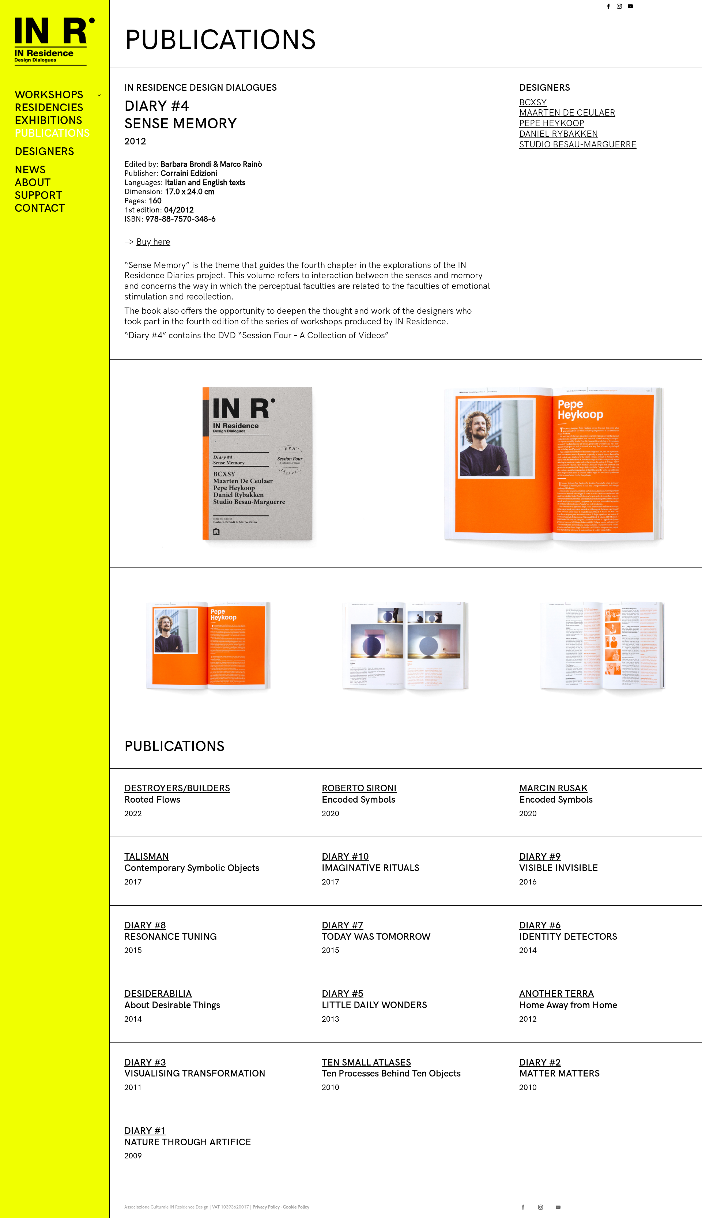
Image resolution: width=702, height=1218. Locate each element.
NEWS (30, 171)
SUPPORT (39, 196)
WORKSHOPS (49, 96)
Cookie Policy (296, 1207)
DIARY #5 (342, 994)
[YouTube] (630, 8)
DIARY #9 (540, 857)
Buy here (153, 242)
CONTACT (40, 209)
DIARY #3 (145, 1062)
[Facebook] (608, 8)
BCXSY (533, 102)
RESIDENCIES (49, 108)
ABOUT (33, 183)
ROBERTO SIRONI (359, 788)
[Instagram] (619, 8)
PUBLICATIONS (52, 134)
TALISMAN (146, 857)
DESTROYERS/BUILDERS (177, 788)
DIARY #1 (145, 1131)
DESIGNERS (44, 152)
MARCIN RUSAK (553, 788)
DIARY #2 (540, 1062)
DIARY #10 (345, 857)
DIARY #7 (342, 925)
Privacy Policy (266, 1207)
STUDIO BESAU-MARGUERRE (578, 144)
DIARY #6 (540, 925)
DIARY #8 (145, 925)
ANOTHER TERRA (556, 994)
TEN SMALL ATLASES (366, 1062)
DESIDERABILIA (158, 994)
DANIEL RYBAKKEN (558, 134)
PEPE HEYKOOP (551, 123)
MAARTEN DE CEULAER (567, 113)
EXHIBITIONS (48, 121)
